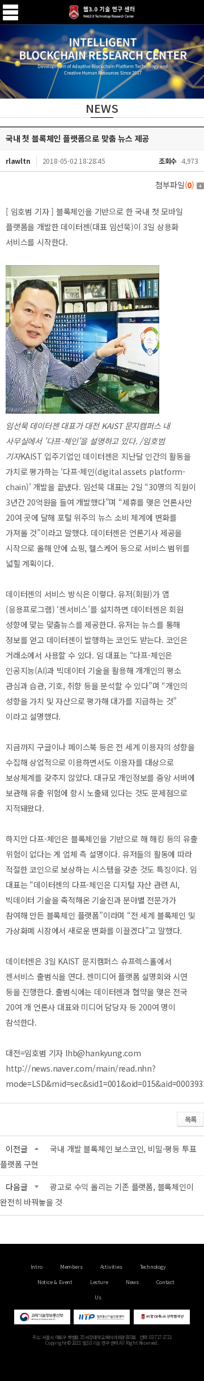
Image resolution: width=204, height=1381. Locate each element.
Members (71, 1266)
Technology (153, 1266)
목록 (190, 1119)
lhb (71, 1053)
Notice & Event (55, 1282)
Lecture (99, 1282)
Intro (36, 1266)
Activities (111, 1266)
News (132, 1282)
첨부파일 (174, 184)
